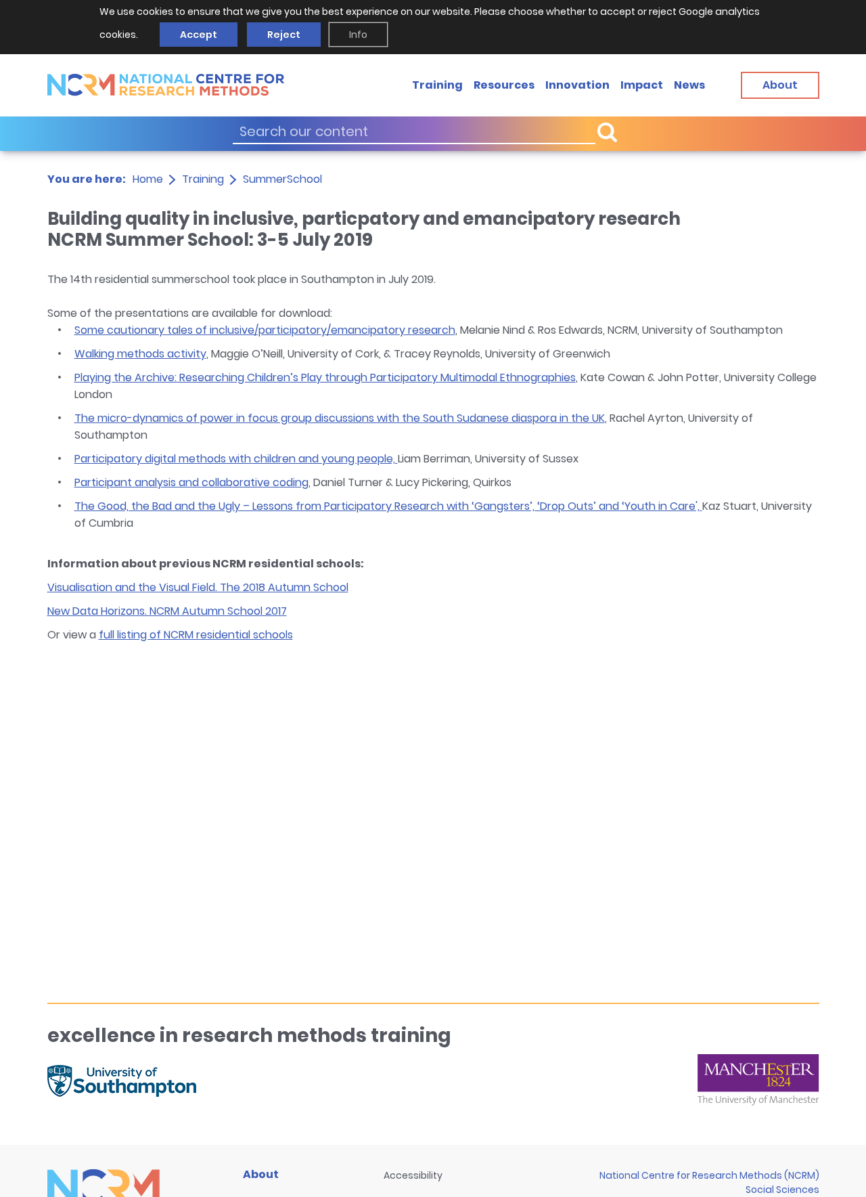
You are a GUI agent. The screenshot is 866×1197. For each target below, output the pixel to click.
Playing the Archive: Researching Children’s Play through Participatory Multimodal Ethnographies (325, 377)
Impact (641, 84)
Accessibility (413, 1175)
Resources (504, 84)
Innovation (577, 84)
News (689, 84)
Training (437, 84)
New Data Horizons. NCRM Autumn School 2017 (167, 611)
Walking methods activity (140, 354)
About (261, 1174)
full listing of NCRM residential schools (196, 635)
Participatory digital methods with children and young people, (236, 458)
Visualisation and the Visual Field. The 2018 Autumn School (197, 587)
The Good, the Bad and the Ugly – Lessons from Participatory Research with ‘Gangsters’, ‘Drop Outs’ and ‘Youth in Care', (388, 506)
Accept (198, 34)
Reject (283, 34)
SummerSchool (282, 179)
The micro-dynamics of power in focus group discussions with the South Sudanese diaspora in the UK (339, 418)
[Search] (606, 132)
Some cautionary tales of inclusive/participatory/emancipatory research (264, 330)
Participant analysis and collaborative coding (191, 482)
